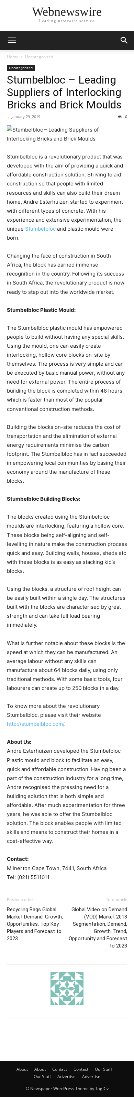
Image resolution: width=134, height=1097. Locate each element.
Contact (59, 1069)
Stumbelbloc (40, 228)
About (22, 1069)
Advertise (66, 1076)
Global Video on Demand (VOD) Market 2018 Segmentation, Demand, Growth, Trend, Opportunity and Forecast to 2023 (98, 927)
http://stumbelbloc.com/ (35, 724)
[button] (12, 40)
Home (13, 57)
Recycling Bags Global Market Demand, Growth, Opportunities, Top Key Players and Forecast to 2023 (35, 924)
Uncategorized (39, 57)
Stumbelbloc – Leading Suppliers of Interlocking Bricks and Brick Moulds (64, 92)
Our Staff (103, 1069)
